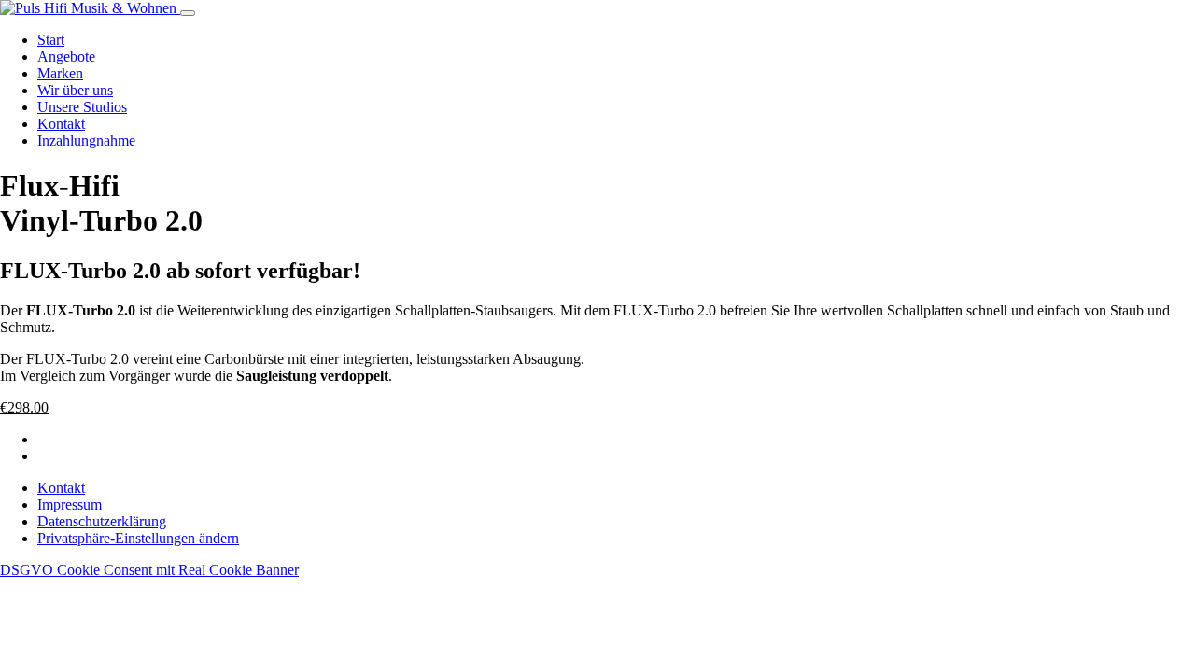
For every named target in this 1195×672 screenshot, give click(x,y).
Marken (60, 73)
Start (50, 40)
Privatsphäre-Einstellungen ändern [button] (138, 538)
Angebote (66, 56)
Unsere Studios (82, 107)
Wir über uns (75, 90)
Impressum (69, 504)
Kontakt (61, 124)
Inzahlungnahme (86, 140)
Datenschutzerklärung (101, 521)
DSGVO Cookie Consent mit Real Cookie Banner (149, 570)
